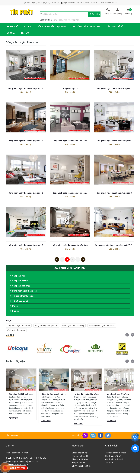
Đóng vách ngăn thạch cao (52, 26)
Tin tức (25, 33)
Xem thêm (13, 421)
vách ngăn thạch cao (16, 330)
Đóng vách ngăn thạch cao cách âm (123, 394)
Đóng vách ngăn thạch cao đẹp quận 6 (25, 193)
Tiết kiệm (109, 463)
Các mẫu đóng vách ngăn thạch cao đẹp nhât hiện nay (33, 394)
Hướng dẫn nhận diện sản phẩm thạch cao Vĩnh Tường (66, 394)
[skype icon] (93, 435)
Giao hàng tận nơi (80, 453)
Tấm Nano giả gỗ (114, 26)
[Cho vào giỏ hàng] (26, 64)
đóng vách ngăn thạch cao (46, 325)
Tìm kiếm (91, 14)
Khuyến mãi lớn (79, 463)
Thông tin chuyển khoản (116, 453)
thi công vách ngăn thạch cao (102, 325)
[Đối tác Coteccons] (44, 348)
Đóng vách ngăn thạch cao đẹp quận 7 (70, 193)
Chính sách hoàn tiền (81, 466)
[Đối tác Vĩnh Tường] (96, 348)
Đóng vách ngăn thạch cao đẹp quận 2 (114, 88)
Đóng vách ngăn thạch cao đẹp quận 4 (70, 141)
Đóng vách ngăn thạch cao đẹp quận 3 (25, 141)
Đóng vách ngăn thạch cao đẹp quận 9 (25, 245)
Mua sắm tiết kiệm (80, 459)
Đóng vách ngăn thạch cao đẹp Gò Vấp (70, 245)
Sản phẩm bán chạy (21, 286)
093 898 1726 (111, 3)
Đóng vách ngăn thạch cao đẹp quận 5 (114, 141)
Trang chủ (12, 26)
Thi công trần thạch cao (86, 26)
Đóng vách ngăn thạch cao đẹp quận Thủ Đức (115, 245)
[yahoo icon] (85, 435)
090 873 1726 (98, 3)
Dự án (15, 306)
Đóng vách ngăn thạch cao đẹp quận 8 (114, 193)
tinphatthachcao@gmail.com (25, 461)
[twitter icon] (108, 435)
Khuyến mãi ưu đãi (80, 456)
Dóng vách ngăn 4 (70, 88)
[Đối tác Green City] (70, 348)
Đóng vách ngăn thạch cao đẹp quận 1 (25, 88)
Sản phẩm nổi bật (20, 281)
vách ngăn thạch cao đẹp (73, 325)
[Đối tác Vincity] (18, 348)
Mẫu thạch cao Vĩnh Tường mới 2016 (90, 394)
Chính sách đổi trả (113, 456)
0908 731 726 (17, 468)
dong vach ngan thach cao (18, 325)
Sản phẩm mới (18, 276)
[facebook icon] (101, 435)
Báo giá (10, 33)
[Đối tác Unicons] (122, 348)
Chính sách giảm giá (114, 459)
